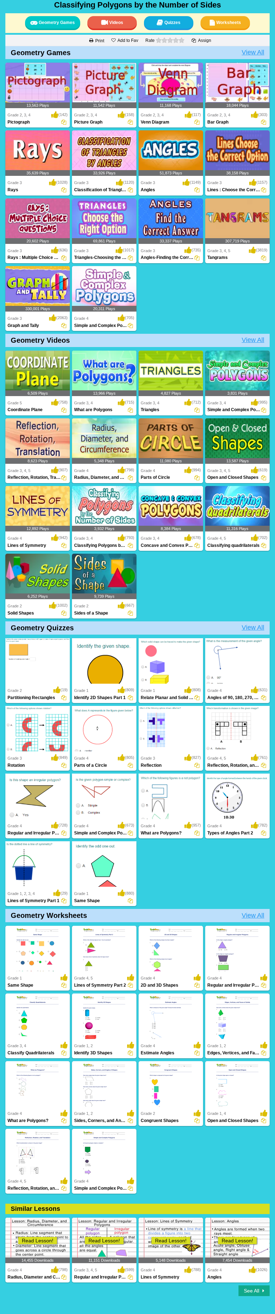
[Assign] (63, 122)
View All (253, 52)
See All (252, 1291)
